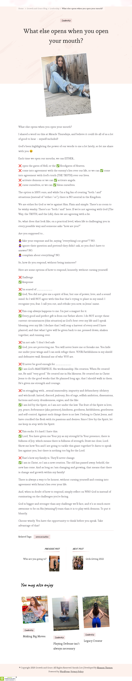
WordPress (65, 671)
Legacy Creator (93, 641)
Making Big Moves (34, 636)
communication (42, 536)
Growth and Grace (44, 667)
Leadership (66, 20)
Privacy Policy (77, 671)
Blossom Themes (105, 667)
